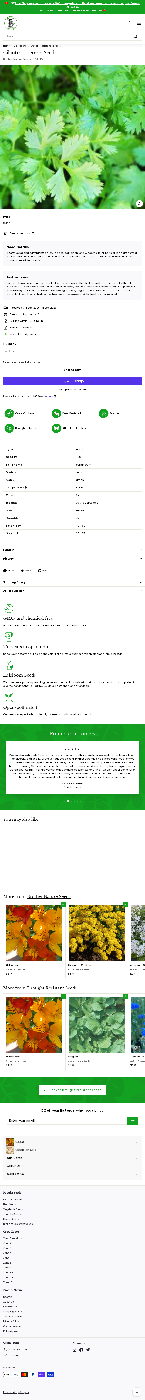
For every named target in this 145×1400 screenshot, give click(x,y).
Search (7, 1296)
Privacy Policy (11, 1321)
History (8, 558)
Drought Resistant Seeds (45, 45)
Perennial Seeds (12, 1199)
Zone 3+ (8, 1248)
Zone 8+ (8, 1272)
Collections (20, 45)
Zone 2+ (8, 1243)
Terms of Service (13, 1316)
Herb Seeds (10, 1204)
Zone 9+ (8, 1277)
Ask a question (14, 591)
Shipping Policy (14, 582)
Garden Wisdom (13, 1326)
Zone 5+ (8, 1257)
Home (6, 45)
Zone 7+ (8, 1267)
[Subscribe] (132, 1121)
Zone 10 (7, 1282)
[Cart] (131, 23)
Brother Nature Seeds (17, 59)
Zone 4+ (8, 1253)
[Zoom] (139, 203)
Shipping (8, 361)
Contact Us (10, 1306)
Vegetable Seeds (13, 1209)
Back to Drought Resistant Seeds (75, 1090)
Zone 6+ (8, 1262)
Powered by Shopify (16, 1392)
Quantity (9, 344)
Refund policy (11, 1331)
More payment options (72, 389)
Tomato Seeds (12, 1214)
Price (7, 217)
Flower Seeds (11, 1219)
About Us (8, 1301)
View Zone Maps (13, 1238)
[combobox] (72, 37)
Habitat (9, 550)
